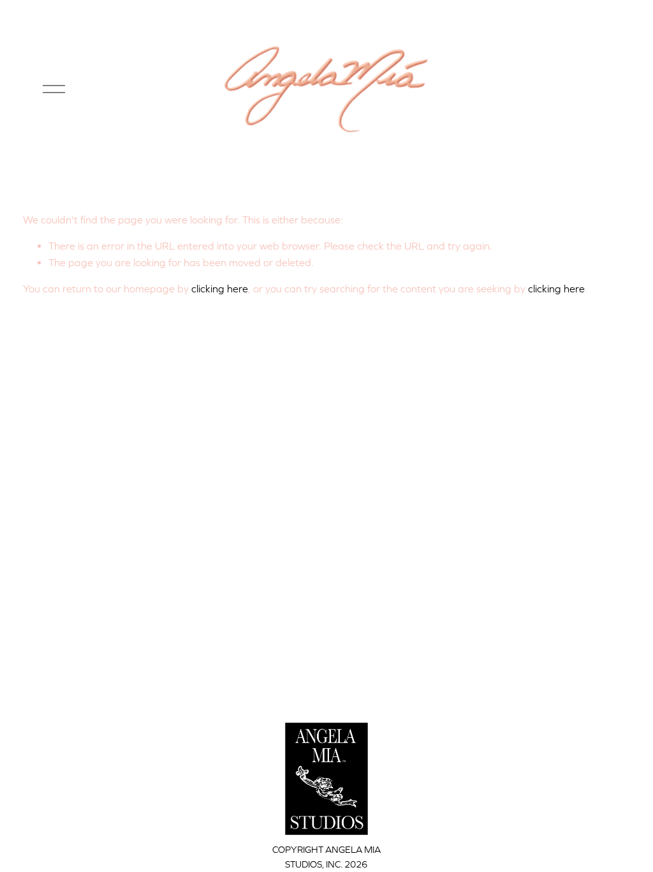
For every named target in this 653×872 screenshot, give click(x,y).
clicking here (219, 288)
